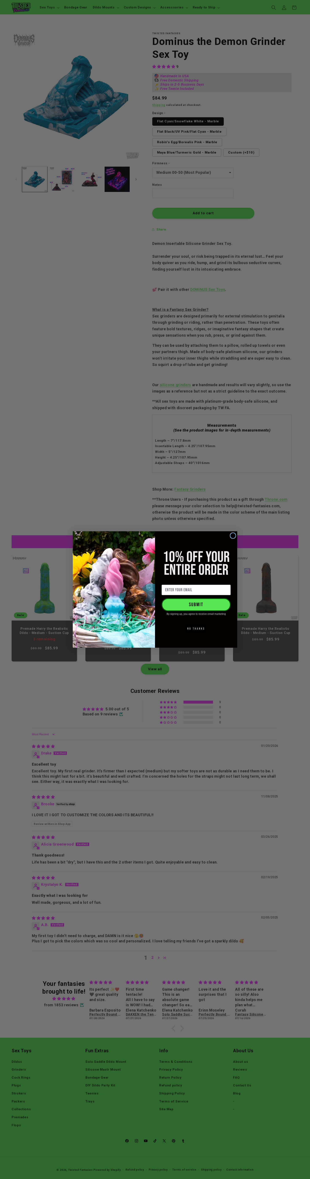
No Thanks (196, 628)
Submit (196, 605)
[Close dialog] (233, 535)
